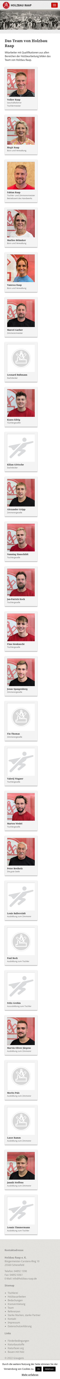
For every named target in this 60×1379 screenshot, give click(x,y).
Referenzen (14, 1311)
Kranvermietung (16, 1304)
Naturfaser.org (16, 1348)
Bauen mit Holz (16, 1351)
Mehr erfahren (30, 1374)
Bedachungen (15, 1300)
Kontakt (12, 1318)
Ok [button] (38, 1369)
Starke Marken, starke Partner (24, 1315)
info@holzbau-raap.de (25, 1278)
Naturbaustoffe (16, 1344)
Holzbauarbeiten (17, 1296)
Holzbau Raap (21, 5)
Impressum (14, 1322)
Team (11, 1307)
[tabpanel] (30, 21)
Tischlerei (13, 1292)
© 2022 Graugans (14, 1358)
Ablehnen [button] (49, 1369)
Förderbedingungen (18, 1340)
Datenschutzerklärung (20, 1326)
